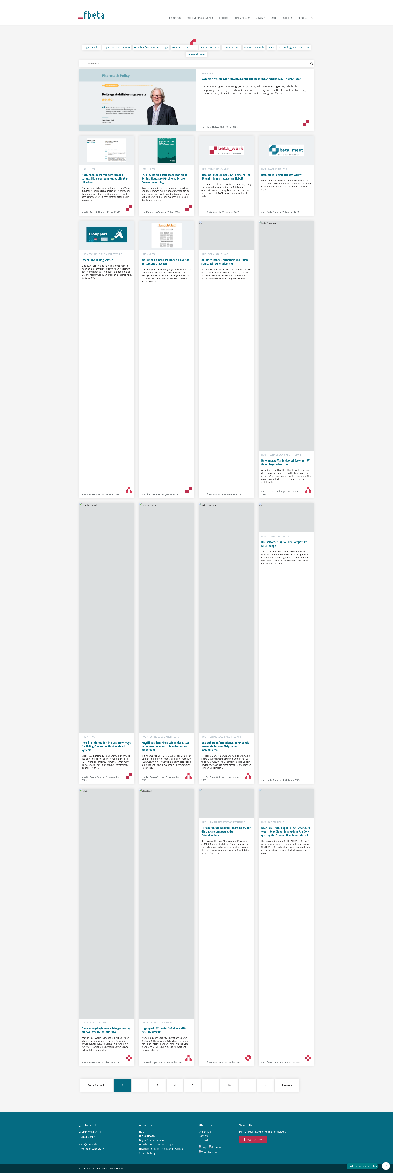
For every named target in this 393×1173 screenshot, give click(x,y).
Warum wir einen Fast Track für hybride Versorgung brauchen (165, 262)
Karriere (203, 1136)
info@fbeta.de (88, 1144)
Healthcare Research (184, 47)
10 (229, 1085)
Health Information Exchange (151, 47)
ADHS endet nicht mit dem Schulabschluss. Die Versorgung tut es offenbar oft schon (105, 178)
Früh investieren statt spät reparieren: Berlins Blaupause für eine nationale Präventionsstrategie (164, 178)
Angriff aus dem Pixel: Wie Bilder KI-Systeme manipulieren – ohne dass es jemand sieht (166, 746)
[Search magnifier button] (311, 63)
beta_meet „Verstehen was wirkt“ (281, 175)
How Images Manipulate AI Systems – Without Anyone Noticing (286, 462)
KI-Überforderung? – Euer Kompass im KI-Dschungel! (284, 544)
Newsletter (253, 1139)
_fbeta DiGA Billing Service (97, 260)
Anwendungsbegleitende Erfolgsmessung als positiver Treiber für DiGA (106, 1030)
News (271, 47)
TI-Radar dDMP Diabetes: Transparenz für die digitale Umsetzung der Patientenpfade (226, 831)
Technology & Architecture (294, 47)
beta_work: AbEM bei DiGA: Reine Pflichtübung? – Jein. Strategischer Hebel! (226, 176)
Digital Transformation (117, 47)
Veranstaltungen (196, 54)
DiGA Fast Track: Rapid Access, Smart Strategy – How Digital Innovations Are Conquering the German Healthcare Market (286, 831)
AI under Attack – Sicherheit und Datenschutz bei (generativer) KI (225, 262)
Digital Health (91, 47)
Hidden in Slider (210, 47)
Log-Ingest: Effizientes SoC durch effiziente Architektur (164, 1030)
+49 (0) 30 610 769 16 (92, 1149)
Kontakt (203, 1140)
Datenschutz (116, 1168)
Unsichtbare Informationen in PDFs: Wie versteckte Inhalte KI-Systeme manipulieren (225, 746)
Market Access (231, 47)
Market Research (254, 47)
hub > (204, 73)
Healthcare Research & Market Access (161, 1148)
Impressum (102, 1168)
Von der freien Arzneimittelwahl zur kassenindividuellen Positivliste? (251, 78)
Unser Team (206, 1131)
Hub (141, 1131)
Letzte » (287, 1085)
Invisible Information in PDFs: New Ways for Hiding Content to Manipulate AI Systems (106, 746)
